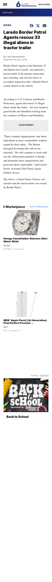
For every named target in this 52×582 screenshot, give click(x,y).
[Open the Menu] (5, 4)
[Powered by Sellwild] (44, 376)
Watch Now (44, 4)
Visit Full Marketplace (39, 207)
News (7, 25)
